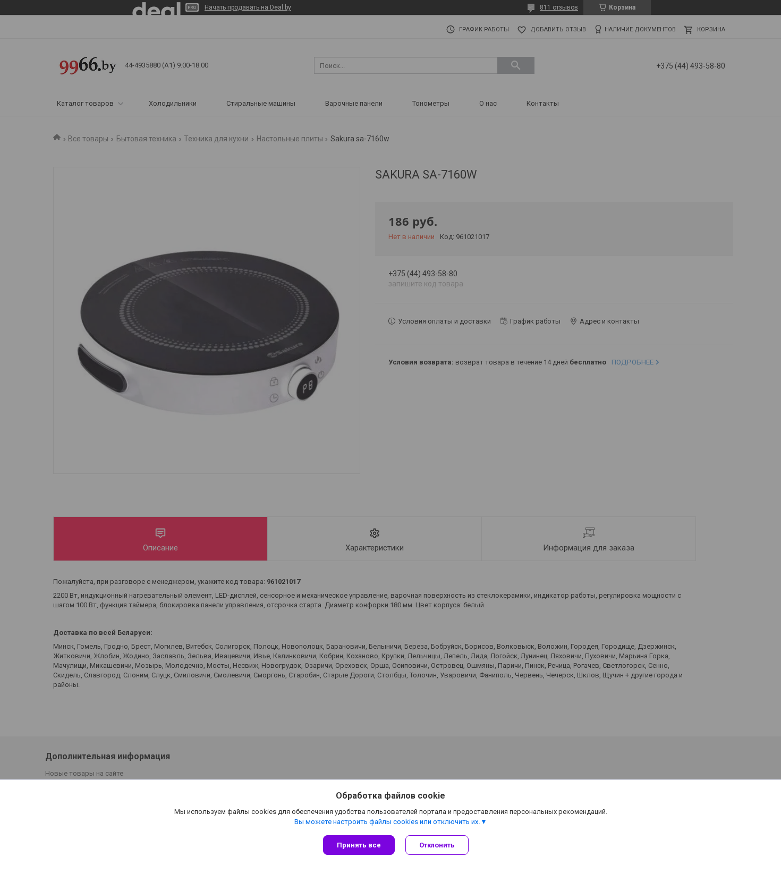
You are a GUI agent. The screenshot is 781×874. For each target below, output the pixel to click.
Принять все (359, 845)
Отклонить (437, 845)
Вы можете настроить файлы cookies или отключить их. (387, 822)
